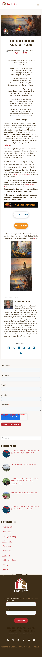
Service (5, 569)
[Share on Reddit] (34, 347)
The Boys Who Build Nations (23, 464)
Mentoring (6, 546)
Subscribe (21, 620)
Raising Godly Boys (9, 536)
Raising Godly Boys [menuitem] (15, 634)
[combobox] (21, 438)
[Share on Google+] (19, 347)
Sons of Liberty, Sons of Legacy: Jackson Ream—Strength (25, 507)
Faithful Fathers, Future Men (24, 492)
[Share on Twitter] (14, 347)
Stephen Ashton (14, 51)
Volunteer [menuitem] (31, 628)
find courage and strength (21, 174)
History (5, 564)
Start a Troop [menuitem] (22, 628)
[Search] (2, 437)
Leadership (6, 550)
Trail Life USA (7, 527)
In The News (7, 541)
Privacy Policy (25, 647)
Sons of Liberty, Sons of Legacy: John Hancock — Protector (25, 451)
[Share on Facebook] (9, 347)
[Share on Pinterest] (29, 347)
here (34, 238)
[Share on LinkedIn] (24, 347)
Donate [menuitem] (25, 634)
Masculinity (6, 532)
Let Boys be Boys (9, 560)
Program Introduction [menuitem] (14, 631)
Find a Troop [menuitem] (11, 628)
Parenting (6, 555)
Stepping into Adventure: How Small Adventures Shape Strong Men (24, 480)
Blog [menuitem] (31, 634)
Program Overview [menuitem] (29, 631)
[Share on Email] (21, 352)
